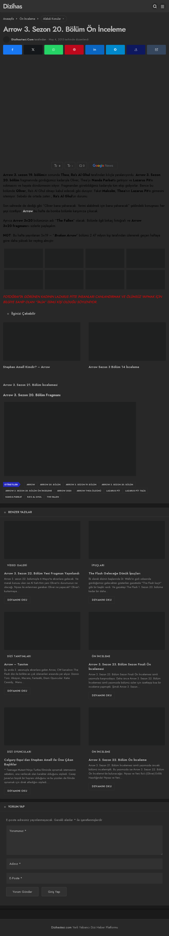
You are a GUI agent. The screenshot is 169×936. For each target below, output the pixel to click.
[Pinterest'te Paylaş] (74, 50)
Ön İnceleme (101, 656)
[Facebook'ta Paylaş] (12, 50)
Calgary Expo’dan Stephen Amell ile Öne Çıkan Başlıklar (38, 762)
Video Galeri (17, 565)
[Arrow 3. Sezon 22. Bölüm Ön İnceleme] (127, 726)
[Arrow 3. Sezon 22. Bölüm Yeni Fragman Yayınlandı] (42, 540)
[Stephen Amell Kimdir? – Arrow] (41, 341)
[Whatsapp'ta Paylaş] (53, 50)
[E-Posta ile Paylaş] (156, 50)
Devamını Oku (17, 600)
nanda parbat (13, 496)
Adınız (15, 863)
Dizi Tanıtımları (19, 656)
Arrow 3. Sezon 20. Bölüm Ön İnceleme (28, 490)
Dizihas (12, 6)
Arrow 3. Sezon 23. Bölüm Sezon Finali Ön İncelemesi (120, 666)
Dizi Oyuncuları (19, 752)
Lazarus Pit (113, 490)
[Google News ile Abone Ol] (103, 165)
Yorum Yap (16, 806)
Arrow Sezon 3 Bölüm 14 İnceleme (114, 367)
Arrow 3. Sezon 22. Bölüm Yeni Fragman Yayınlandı (41, 573)
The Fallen (53, 496)
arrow (31, 484)
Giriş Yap (54, 891)
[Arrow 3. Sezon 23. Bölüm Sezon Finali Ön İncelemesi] (127, 631)
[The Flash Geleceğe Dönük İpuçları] (127, 540)
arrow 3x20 (64, 490)
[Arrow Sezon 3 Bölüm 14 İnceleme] (127, 341)
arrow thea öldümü (89, 490)
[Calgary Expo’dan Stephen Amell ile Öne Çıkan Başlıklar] (42, 726)
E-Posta (15, 878)
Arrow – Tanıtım (16, 664)
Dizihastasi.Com (22, 39)
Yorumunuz (17, 831)
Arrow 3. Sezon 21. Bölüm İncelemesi (30, 385)
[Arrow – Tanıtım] (42, 631)
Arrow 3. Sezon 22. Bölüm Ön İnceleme (118, 760)
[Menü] (162, 6)
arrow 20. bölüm (50, 484)
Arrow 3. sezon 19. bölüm (81, 484)
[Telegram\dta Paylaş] (115, 50)
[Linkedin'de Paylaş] (94, 50)
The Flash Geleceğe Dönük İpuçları (114, 573)
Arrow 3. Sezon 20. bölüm (117, 484)
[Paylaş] (136, 50)
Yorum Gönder (22, 891)
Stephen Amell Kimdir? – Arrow (26, 367)
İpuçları (98, 565)
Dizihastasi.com (61, 927)
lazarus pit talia (135, 490)
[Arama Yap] (155, 6)
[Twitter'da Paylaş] (33, 50)
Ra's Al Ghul (34, 496)
